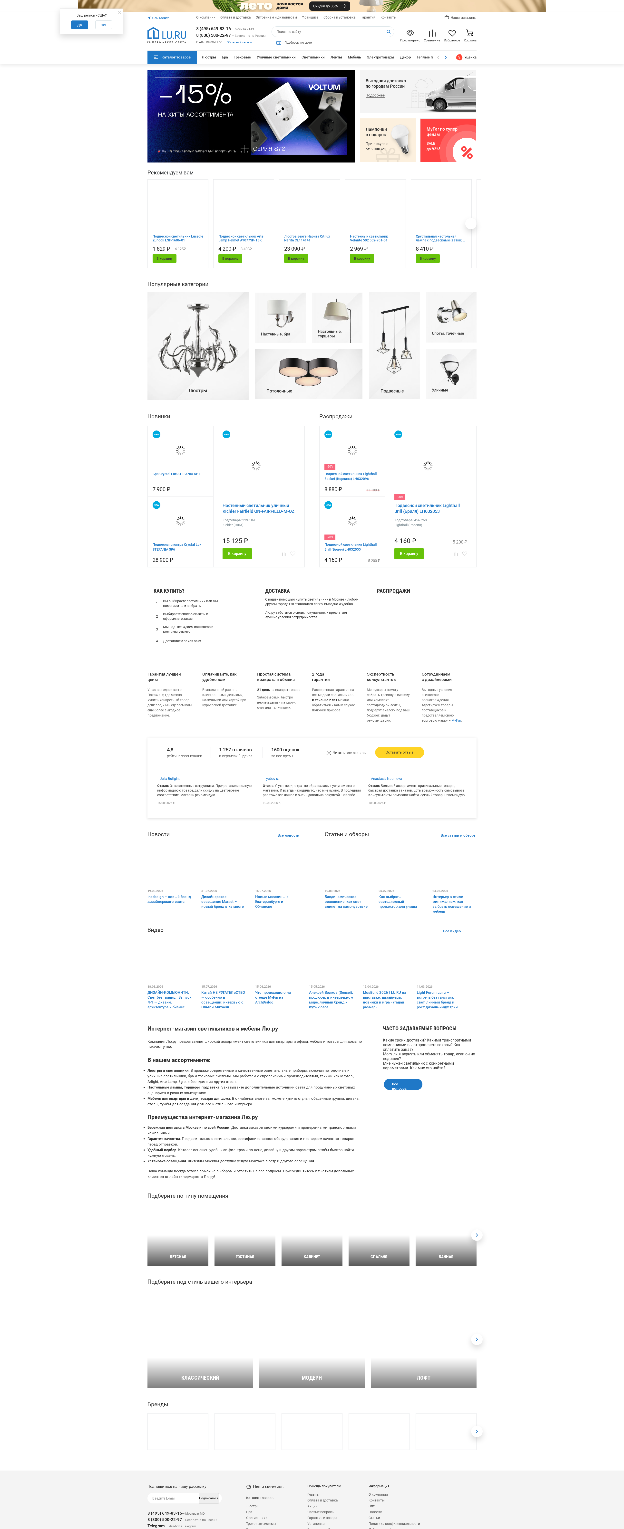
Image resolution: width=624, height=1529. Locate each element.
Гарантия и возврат (323, 1518)
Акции (312, 1506)
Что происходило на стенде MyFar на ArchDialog (273, 997)
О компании (205, 17)
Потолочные (391, 633)
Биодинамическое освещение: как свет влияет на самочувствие (346, 902)
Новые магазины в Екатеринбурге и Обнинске (272, 902)
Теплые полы (428, 57)
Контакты (388, 17)
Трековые (242, 57)
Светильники (313, 57)
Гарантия (368, 17)
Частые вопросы (320, 1512)
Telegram (156, 1525)
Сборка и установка (339, 17)
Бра (225, 57)
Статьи (374, 1518)
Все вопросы (400, 1086)
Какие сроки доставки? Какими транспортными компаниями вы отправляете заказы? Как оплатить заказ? (427, 1045)
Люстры (209, 57)
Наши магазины (464, 17)
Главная (314, 1494)
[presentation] (477, 1235)
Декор (405, 57)
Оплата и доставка (235, 17)
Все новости (288, 835)
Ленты (336, 57)
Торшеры (388, 627)
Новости (375, 1512)
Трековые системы (261, 1524)
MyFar (456, 720)
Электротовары (380, 57)
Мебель (354, 57)
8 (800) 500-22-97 (213, 35)
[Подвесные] (394, 398)
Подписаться (208, 1498)
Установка (316, 1524)
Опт (372, 1506)
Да (79, 25)
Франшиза (310, 17)
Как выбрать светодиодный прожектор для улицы (398, 902)
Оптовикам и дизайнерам (276, 17)
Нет (104, 25)
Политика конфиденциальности (394, 1524)
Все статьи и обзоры (459, 835)
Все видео (452, 931)
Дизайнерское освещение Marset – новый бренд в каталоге (222, 902)
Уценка (470, 57)
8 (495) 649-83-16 (213, 28)
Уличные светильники (276, 57)
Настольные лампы (397, 620)
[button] (159, 152)
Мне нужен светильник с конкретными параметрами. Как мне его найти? (418, 1065)
